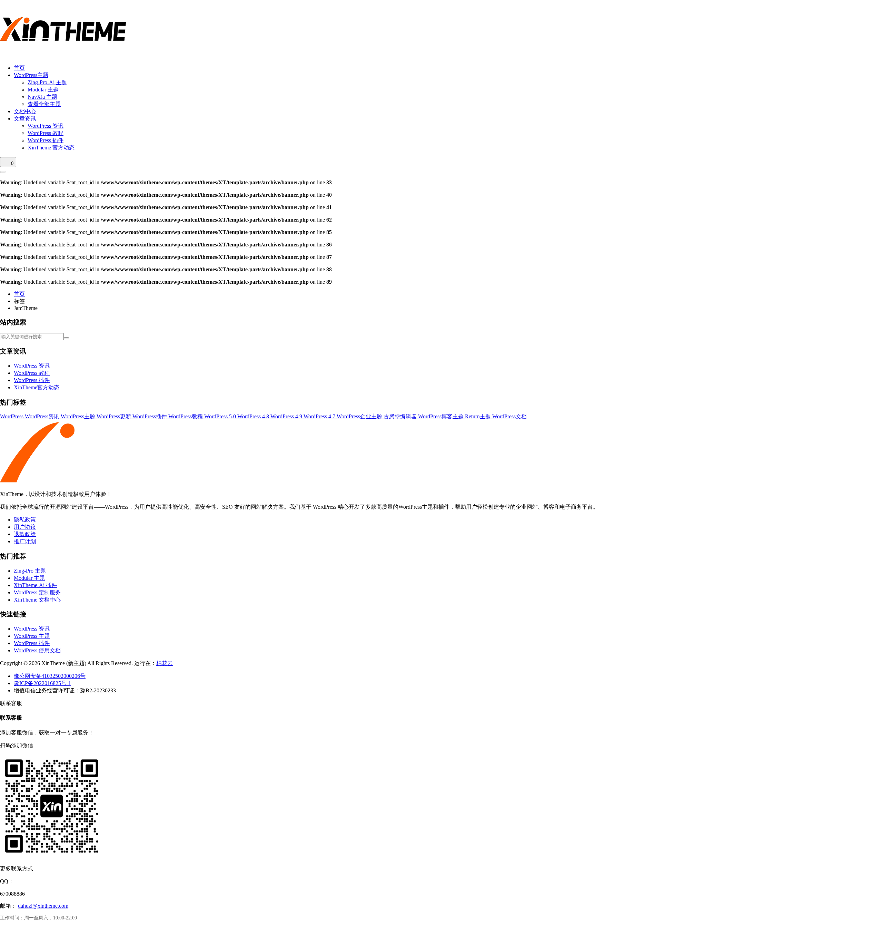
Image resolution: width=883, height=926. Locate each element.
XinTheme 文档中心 (37, 600)
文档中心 (25, 111)
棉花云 (164, 663)
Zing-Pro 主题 (30, 571)
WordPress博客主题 (441, 416)
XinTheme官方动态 (36, 387)
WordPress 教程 (45, 133)
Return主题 (478, 416)
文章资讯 (25, 118)
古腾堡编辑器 (401, 416)
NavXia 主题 (42, 97)
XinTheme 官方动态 (51, 147)
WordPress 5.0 (220, 416)
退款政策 (25, 534)
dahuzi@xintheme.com (43, 906)
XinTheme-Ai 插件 (35, 585)
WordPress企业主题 (360, 416)
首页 (19, 68)
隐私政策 (25, 520)
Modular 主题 (43, 89)
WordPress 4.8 (253, 416)
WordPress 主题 (32, 636)
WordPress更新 (114, 416)
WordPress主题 (31, 75)
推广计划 (25, 541)
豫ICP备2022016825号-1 (42, 683)
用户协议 (25, 527)
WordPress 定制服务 (37, 592)
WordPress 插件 (45, 140)
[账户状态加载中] (3, 172)
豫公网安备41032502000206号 (50, 676)
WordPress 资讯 (45, 126)
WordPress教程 (186, 416)
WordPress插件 (150, 416)
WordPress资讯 (43, 416)
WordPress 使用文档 (37, 650)
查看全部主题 (44, 104)
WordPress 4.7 (320, 416)
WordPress (12, 416)
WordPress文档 (509, 416)
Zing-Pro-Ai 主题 (47, 82)
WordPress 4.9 (287, 416)
